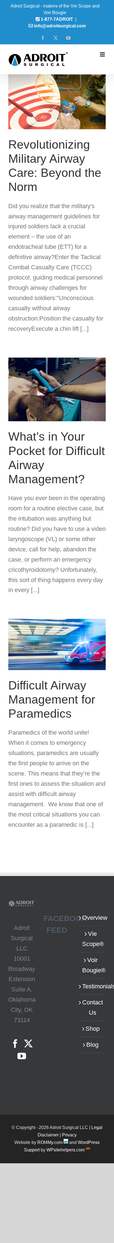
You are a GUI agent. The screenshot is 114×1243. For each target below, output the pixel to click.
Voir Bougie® (92, 965)
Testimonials (92, 986)
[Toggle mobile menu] (103, 54)
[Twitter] (28, 1043)
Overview (92, 917)
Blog (92, 1044)
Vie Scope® (92, 938)
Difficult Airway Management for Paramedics (51, 699)
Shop (93, 1028)
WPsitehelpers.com (66, 1150)
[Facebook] (15, 1043)
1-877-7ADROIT (57, 19)
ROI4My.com (50, 1142)
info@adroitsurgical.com (60, 26)
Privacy (69, 1135)
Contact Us (92, 1007)
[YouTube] (21, 1056)
